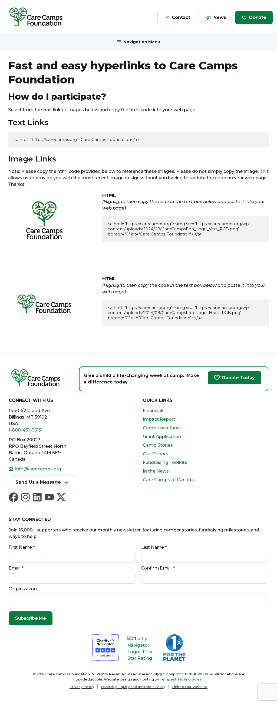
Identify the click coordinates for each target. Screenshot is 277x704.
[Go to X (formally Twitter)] (61, 497)
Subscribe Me (30, 618)
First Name (22, 547)
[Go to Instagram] (25, 497)
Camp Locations (161, 427)
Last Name (154, 547)
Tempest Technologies (181, 679)
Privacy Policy (82, 687)
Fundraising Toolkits (165, 462)
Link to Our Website (189, 687)
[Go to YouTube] (49, 497)
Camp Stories (158, 445)
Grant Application (162, 436)
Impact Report (159, 419)
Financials (153, 410)
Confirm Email (158, 568)
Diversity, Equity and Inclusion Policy (133, 687)
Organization (23, 588)
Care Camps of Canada (168, 479)
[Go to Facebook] (13, 497)
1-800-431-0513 (25, 430)
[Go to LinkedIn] (37, 497)
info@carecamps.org (38, 468)
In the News (156, 471)
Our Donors (155, 453)
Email (16, 568)
